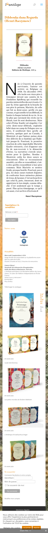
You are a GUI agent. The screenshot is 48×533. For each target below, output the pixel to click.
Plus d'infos (8, 281)
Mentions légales (22, 510)
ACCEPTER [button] (27, 528)
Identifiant (9, 478)
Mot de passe (10, 481)
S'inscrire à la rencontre (29, 261)
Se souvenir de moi (15, 485)
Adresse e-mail (11, 212)
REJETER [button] (36, 528)
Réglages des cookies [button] (11, 528)
